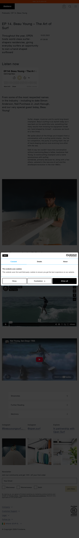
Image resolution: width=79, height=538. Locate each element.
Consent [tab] (14, 261)
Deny (14, 281)
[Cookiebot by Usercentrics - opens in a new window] (68, 255)
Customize (38, 281)
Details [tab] (39, 261)
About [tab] (65, 261)
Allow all (64, 281)
